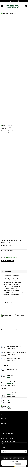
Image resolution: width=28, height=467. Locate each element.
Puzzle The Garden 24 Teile (6, 329)
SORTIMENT (4, 423)
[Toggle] (2, 271)
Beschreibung (7, 271)
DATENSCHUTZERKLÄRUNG (7, 433)
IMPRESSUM (4, 436)
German (17, 466)
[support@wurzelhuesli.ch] (10, 1)
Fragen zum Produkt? (9, 302)
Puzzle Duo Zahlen (18, 329)
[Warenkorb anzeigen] (26, 6)
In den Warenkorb (7, 260)
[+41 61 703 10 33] (16, 1)
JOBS (2, 443)
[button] (2, 6)
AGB (2, 430)
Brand (5, 299)
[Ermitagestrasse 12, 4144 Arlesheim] (8, 1)
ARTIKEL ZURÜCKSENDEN (7, 438)
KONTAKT (3, 418)
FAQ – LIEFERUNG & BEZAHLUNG (8, 441)
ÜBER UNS (3, 420)
